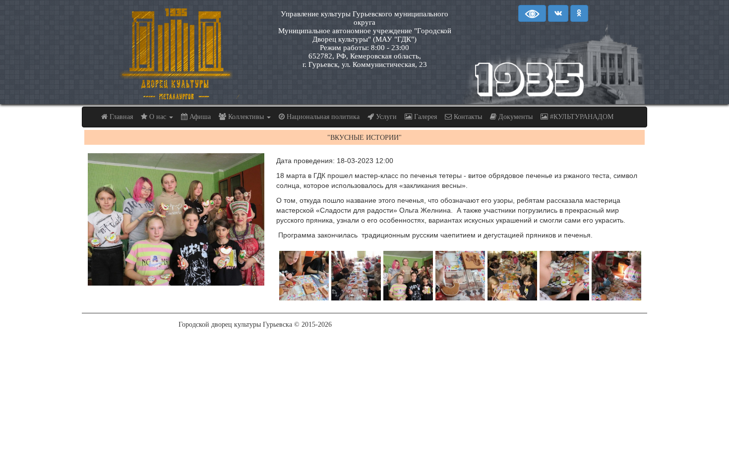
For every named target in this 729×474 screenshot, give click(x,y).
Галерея (424, 116)
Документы (514, 116)
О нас (157, 116)
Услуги (385, 116)
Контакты (467, 116)
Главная (120, 116)
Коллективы (246, 116)
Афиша (199, 116)
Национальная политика (322, 116)
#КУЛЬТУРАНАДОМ (580, 116)
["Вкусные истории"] (176, 219)
